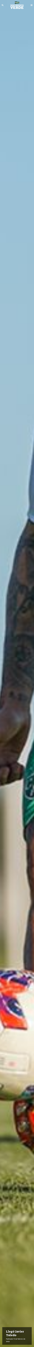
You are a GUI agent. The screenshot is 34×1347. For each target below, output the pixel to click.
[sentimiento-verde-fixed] (17, 5)
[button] (2, 5)
